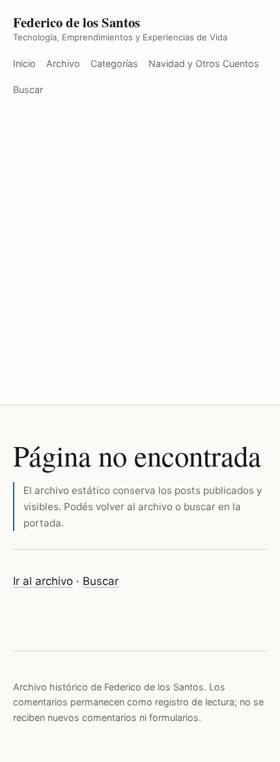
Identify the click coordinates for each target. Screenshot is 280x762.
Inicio (24, 63)
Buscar (28, 89)
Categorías (114, 63)
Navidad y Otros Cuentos (203, 63)
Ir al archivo (43, 581)
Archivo (63, 63)
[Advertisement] (140, 258)
